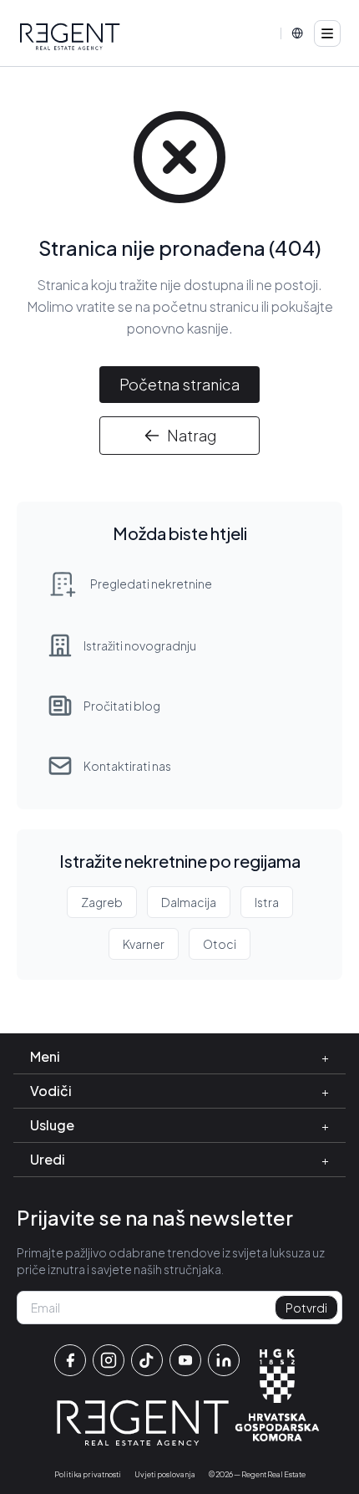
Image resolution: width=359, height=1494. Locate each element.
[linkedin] (224, 1360)
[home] (70, 36)
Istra (267, 902)
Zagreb (102, 902)
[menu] (327, 33)
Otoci (219, 943)
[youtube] (185, 1360)
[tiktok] (147, 1360)
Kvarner (143, 943)
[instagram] (108, 1360)
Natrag (191, 435)
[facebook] (70, 1360)
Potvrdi (306, 1307)
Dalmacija (188, 902)
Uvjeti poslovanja (164, 1474)
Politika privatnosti (87, 1474)
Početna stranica (179, 384)
